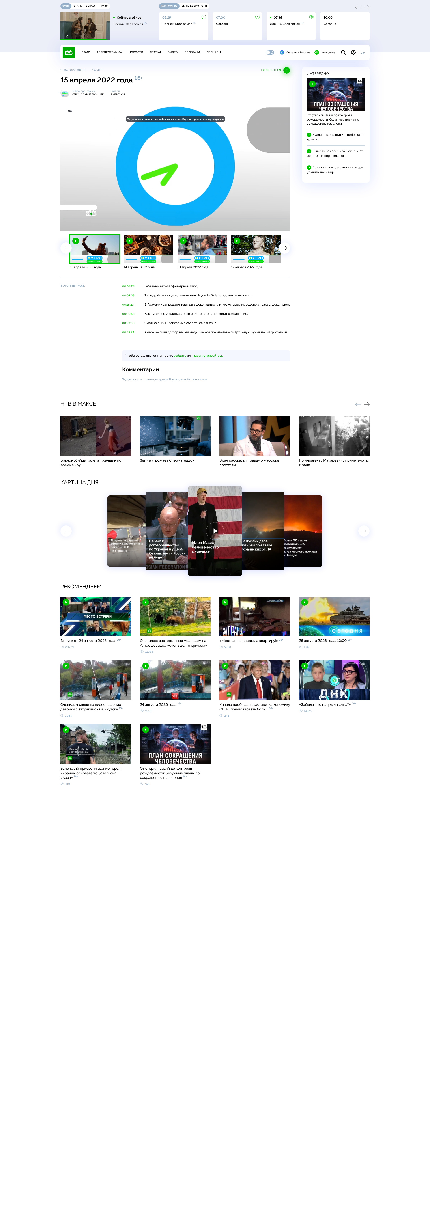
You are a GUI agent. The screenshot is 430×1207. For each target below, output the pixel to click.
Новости (136, 52)
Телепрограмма (109, 52)
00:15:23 (128, 304)
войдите (180, 356)
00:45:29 (128, 332)
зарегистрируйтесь (208, 356)
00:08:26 (128, 295)
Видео (173, 52)
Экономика (328, 52)
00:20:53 (128, 313)
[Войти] (353, 52)
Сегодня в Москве (298, 52)
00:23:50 (128, 323)
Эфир (86, 52)
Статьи (155, 52)
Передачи (192, 52)
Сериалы (214, 52)
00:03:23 (128, 286)
